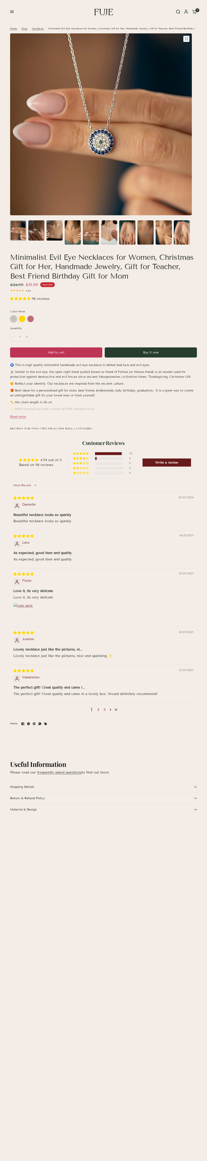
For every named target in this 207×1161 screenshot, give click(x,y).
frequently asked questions (59, 772)
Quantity (16, 328)
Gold (22, 319)
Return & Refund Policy (27, 798)
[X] (28, 723)
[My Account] (186, 11)
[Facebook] (22, 723)
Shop (24, 28)
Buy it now (151, 352)
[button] (21, 299)
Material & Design (23, 809)
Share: (14, 723)
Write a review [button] (166, 462)
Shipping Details (22, 787)
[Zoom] (186, 39)
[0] (193, 11)
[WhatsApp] (39, 723)
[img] (23, 498)
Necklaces (38, 28)
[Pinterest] (34, 723)
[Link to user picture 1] (23, 613)
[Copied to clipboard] (45, 723)
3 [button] (105, 710)
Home (13, 28)
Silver (13, 319)
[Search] (178, 11)
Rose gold (30, 319)
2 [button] (98, 710)
